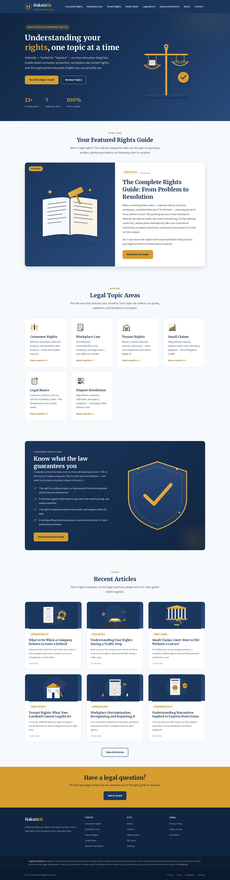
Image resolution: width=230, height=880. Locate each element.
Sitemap (131, 846)
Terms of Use (175, 829)
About (187, 6)
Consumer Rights (74, 6)
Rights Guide (133, 835)
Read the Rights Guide (41, 80)
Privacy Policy (176, 823)
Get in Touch (115, 795)
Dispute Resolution (169, 6)
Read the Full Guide (138, 254)
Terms (179, 874)
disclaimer (183, 864)
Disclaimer (174, 835)
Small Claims (131, 6)
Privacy (170, 874)
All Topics (131, 840)
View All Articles (115, 752)
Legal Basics (149, 6)
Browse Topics (73, 80)
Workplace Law (94, 6)
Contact (199, 6)
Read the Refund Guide (51, 537)
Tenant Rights (114, 6)
